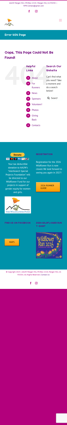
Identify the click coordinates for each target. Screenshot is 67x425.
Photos (35, 109)
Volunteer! (37, 104)
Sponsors (36, 98)
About (35, 77)
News (34, 93)
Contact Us (45, 274)
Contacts (36, 125)
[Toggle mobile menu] (60, 20)
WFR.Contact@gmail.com (33, 6)
